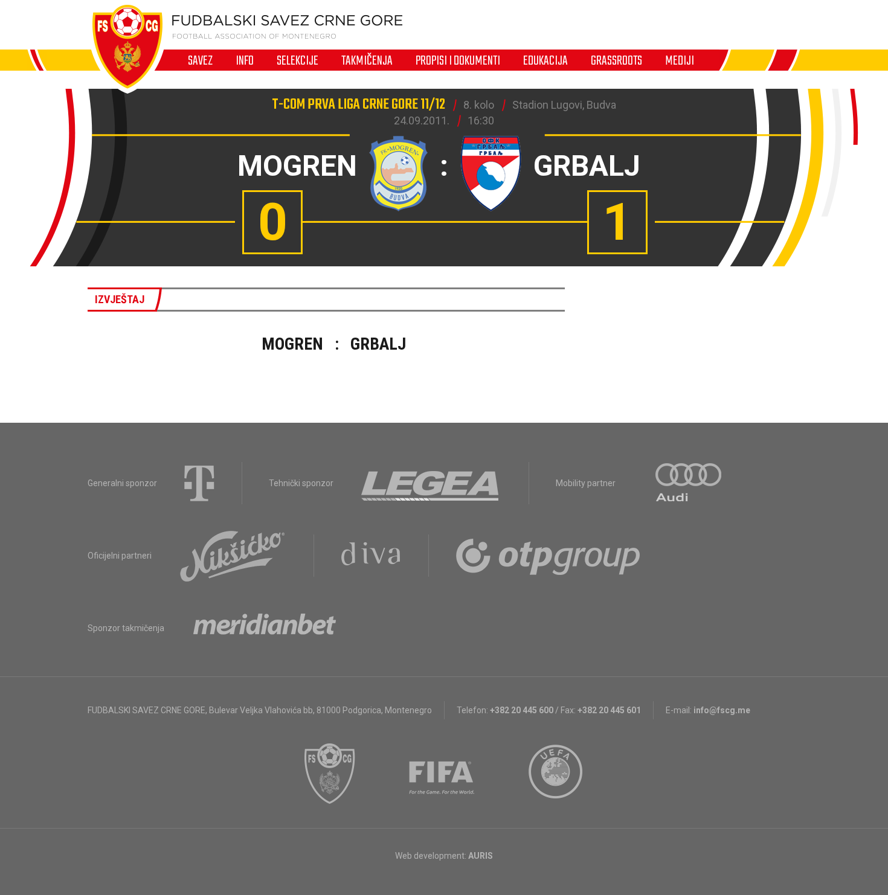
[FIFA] (442, 773)
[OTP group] (548, 555)
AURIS (480, 856)
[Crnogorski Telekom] (199, 483)
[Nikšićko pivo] (232, 555)
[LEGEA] (431, 483)
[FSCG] (329, 773)
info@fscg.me (721, 710)
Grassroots (616, 60)
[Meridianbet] (264, 628)
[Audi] (689, 483)
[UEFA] (556, 773)
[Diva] (371, 555)
